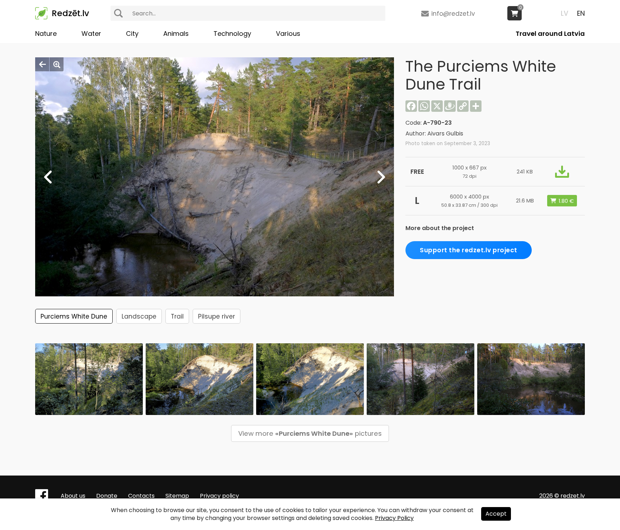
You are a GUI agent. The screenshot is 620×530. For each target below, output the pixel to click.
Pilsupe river (216, 316)
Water (91, 33)
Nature (46, 33)
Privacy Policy (394, 518)
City (132, 33)
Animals (176, 33)
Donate (106, 496)
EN (581, 13)
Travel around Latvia (550, 33)
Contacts (141, 496)
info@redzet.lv (453, 13)
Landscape (139, 316)
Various (288, 33)
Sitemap (177, 496)
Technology (232, 33)
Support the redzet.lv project (468, 250)
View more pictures (310, 433)
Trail (177, 316)
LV (564, 13)
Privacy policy (219, 496)
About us (73, 496)
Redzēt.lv (70, 13)
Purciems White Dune (74, 316)
